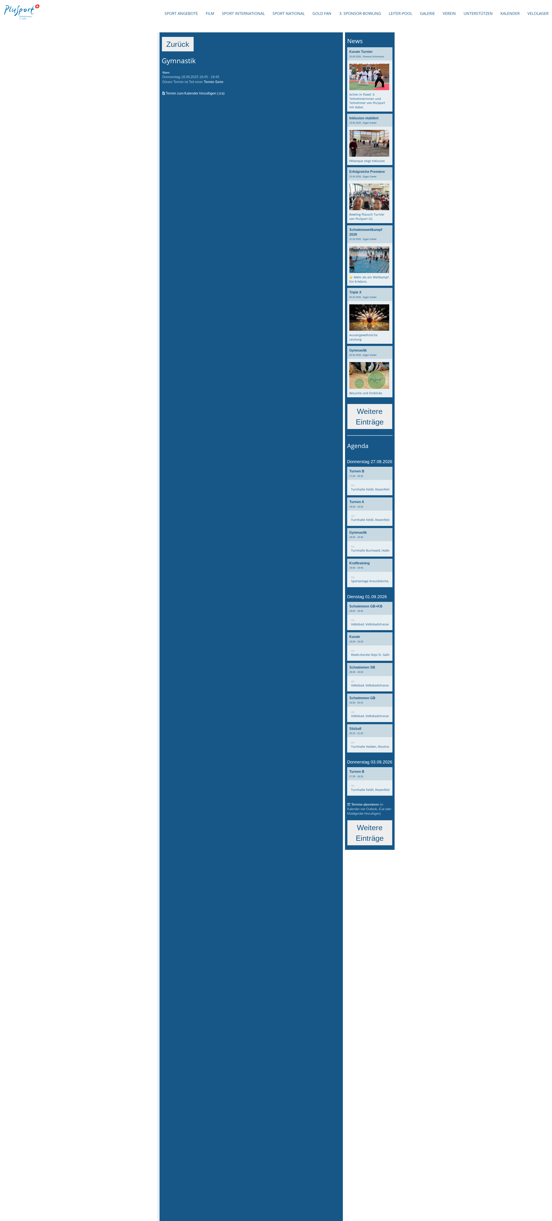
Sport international (243, 13)
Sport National (289, 13)
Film (210, 13)
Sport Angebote (181, 13)
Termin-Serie (213, 82)
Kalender (510, 13)
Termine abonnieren (365, 804)
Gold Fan (321, 13)
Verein (449, 13)
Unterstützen (478, 13)
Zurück (177, 44)
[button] (369, 481)
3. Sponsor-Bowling (360, 13)
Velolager (538, 13)
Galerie (427, 13)
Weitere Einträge (370, 416)
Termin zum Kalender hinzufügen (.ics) (195, 93)
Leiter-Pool (400, 13)
